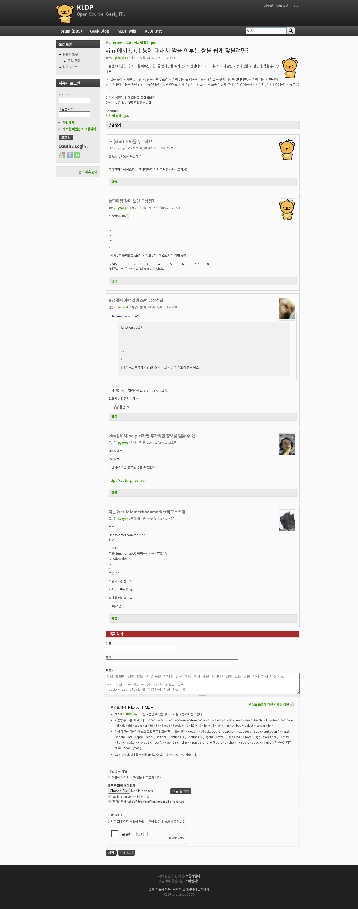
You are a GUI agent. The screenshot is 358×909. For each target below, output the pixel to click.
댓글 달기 (115, 125)
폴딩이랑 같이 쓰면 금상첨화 (132, 201)
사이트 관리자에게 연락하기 (191, 889)
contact (282, 5)
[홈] (65, 13)
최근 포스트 (70, 66)
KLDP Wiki (126, 31)
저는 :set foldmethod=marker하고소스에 (147, 512)
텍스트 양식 (119, 707)
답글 (114, 182)
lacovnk (123, 307)
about (268, 5)
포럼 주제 (74, 60)
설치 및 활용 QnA (145, 43)
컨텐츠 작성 (70, 54)
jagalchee (121, 58)
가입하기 (68, 122)
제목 (108, 657)
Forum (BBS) (70, 31)
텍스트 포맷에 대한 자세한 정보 (268, 704)
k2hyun (123, 518)
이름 (108, 643)
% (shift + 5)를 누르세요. (131, 141)
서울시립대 (193, 876)
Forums (117, 43)
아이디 (64, 95)
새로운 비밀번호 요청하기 (79, 129)
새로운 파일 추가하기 (121, 785)
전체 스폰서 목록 (160, 889)
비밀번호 (66, 109)
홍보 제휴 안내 (88, 172)
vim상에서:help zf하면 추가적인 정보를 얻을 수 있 (152, 436)
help (295, 5)
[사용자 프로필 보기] (290, 76)
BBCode (131, 714)
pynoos (123, 442)
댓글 (110, 670)
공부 (128, 43)
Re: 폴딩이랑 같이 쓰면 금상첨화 (136, 300)
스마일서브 (192, 881)
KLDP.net (153, 31)
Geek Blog (99, 31)
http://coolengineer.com (128, 480)
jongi (121, 148)
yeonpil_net (126, 207)
